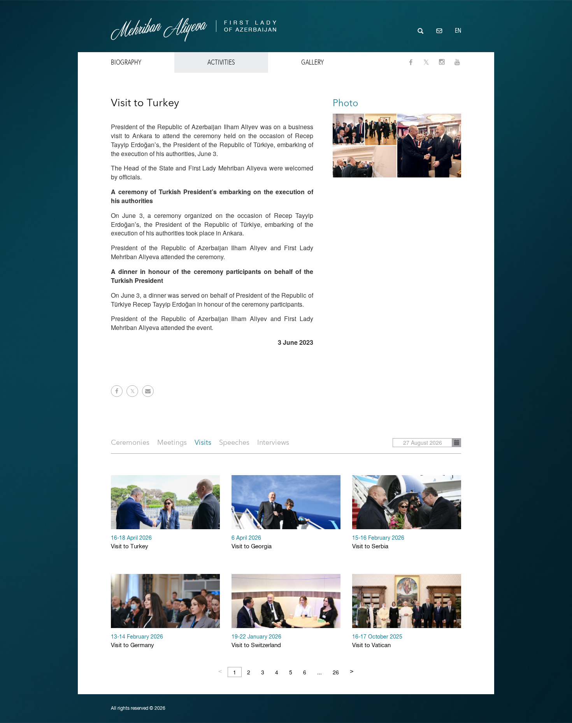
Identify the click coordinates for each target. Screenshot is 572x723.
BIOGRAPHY (126, 62)
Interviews (273, 442)
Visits (203, 442)
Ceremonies (130, 442)
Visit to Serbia (378, 542)
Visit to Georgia (252, 542)
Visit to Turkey (131, 542)
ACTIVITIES (221, 62)
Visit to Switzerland (256, 641)
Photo (345, 103)
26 (336, 672)
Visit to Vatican (377, 641)
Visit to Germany (137, 641)
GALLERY (312, 62)
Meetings (172, 442)
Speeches (234, 442)
